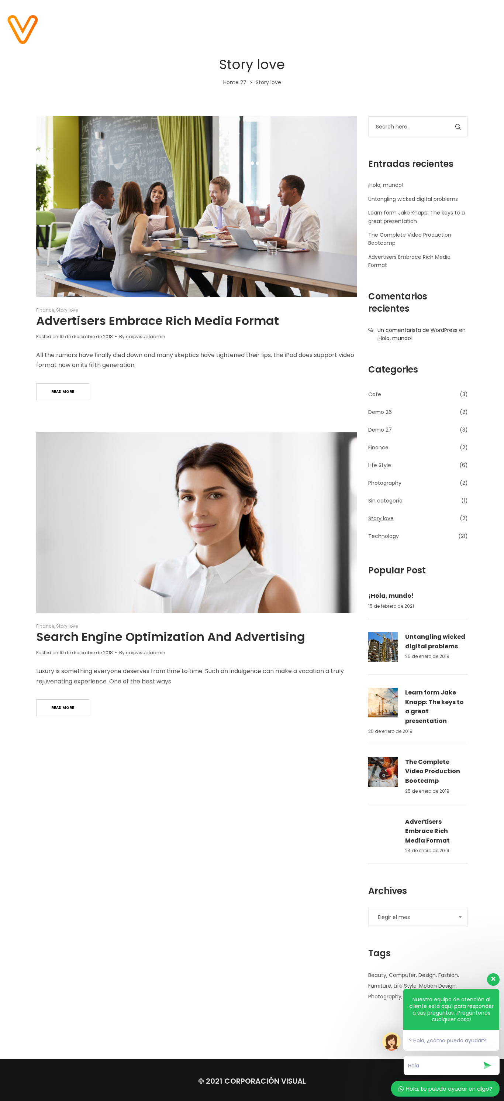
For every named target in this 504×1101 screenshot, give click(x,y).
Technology (383, 536)
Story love (67, 310)
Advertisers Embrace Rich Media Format (157, 320)
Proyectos (321, 29)
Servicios (369, 29)
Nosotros (273, 29)
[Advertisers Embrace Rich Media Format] (196, 206)
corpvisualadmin (145, 336)
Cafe (374, 394)
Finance (45, 310)
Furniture (379, 985)
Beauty (377, 975)
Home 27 (234, 82)
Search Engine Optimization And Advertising (170, 636)
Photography (384, 483)
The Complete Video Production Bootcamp (432, 771)
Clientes (414, 29)
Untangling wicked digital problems (413, 199)
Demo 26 (380, 412)
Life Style (379, 465)
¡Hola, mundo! (385, 185)
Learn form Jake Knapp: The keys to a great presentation (434, 706)
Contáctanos (466, 29)
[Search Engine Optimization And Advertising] (196, 522)
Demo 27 (380, 429)
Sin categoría (385, 500)
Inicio (233, 29)
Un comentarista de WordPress (417, 330)
